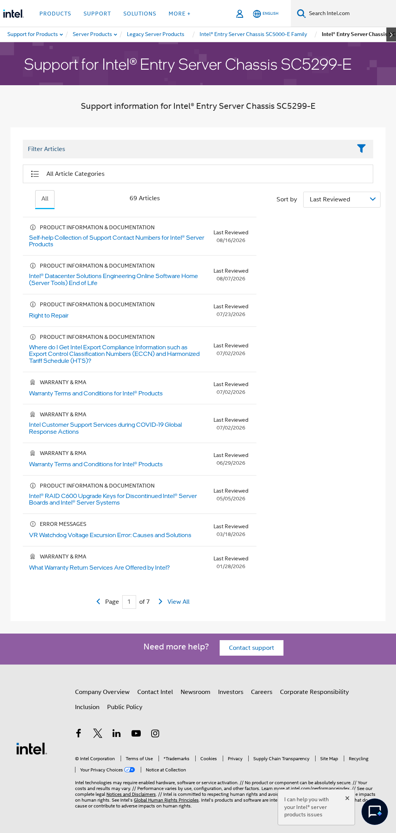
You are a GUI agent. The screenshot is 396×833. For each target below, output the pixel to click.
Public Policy (124, 707)
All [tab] (44, 199)
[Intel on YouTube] (136, 735)
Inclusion (87, 707)
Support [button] (97, 13)
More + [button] (180, 13)
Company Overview (102, 692)
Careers (261, 692)
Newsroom (195, 692)
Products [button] (55, 13)
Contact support (251, 648)
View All (178, 602)
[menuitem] (93, 34)
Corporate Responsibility (314, 692)
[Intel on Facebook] (78, 735)
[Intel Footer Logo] (31, 748)
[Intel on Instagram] (155, 735)
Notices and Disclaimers (131, 794)
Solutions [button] (139, 13)
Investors (230, 692)
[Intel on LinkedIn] (116, 735)
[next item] (391, 34)
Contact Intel (155, 692)
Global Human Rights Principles (166, 800)
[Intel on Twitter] (97, 735)
